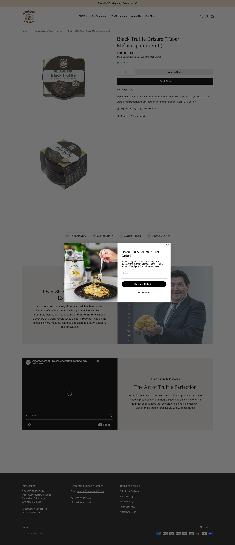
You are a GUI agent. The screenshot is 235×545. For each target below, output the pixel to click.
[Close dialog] (167, 245)
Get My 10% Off (144, 284)
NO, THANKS (144, 292)
